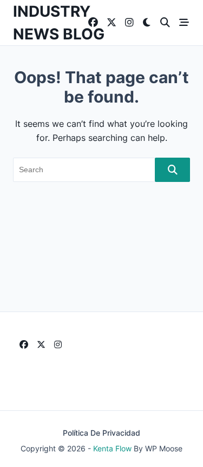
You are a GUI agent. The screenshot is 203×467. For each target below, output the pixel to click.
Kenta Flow (112, 448)
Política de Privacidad (101, 433)
